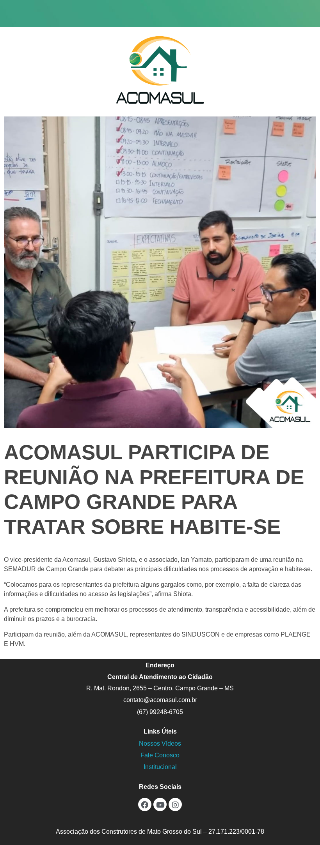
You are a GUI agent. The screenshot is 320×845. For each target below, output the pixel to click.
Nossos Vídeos (160, 743)
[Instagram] (175, 804)
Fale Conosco (160, 755)
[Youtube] (160, 804)
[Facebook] (144, 804)
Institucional (160, 767)
